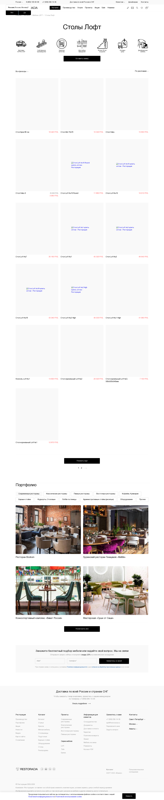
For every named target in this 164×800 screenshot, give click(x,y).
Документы (88, 725)
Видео (18, 733)
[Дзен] (54, 769)
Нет (12, 12)
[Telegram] (42, 769)
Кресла (41, 726)
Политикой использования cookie (69, 797)
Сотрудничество (90, 722)
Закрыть (129, 796)
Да (25, 12)
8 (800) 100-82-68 (32, 2)
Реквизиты (88, 746)
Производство (69, 8)
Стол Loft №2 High (68, 318)
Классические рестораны (56, 494)
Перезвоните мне (113, 726)
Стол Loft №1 (66, 257)
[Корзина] (146, 8)
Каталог (41, 719)
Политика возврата (91, 735)
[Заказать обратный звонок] (128, 8)
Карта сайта (20, 736)
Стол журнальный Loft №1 (26, 442)
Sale (103, 8)
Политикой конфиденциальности (41, 797)
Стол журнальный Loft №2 (71, 379)
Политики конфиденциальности (77, 667)
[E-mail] (132, 8)
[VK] (50, 769)
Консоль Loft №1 (23, 379)
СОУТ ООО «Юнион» (114, 773)
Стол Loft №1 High (113, 318)
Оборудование (126, 499)
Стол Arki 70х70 (67, 132)
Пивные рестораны (81, 494)
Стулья (41, 723)
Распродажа (43, 750)
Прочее (142, 499)
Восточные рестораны (105, 494)
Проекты (88, 8)
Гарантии (87, 732)
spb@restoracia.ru (113, 723)
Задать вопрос (112, 730)
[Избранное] (142, 8)
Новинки (110, 8)
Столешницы (43, 733)
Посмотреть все (82, 629)
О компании (20, 740)
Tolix (62, 749)
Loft (62, 746)
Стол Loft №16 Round (69, 193)
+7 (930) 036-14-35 (49, 2)
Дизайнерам (133, 2)
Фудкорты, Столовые (46, 499)
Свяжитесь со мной (114, 661)
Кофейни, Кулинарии (130, 494)
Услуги (80, 8)
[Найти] (137, 8)
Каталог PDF (88, 749)
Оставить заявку (82, 58)
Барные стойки (24, 499)
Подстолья (42, 736)
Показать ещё (82, 461)
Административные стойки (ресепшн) (98, 499)
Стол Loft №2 (111, 257)
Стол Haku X (21, 193)
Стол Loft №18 (22, 318)
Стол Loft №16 (112, 193)
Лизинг (86, 739)
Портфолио (20, 723)
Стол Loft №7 (21, 257)
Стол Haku (110, 132)
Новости (19, 730)
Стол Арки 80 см (22, 132)
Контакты (144, 2)
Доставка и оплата (91, 729)
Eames (63, 753)
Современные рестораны (28, 494)
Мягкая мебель (44, 730)
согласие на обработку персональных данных (106, 667)
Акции (97, 8)
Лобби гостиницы (69, 499)
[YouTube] (46, 769)
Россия (18, 2)
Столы (40, 747)
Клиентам (119, 2)
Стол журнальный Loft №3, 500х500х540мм (117, 380)
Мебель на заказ (90, 742)
